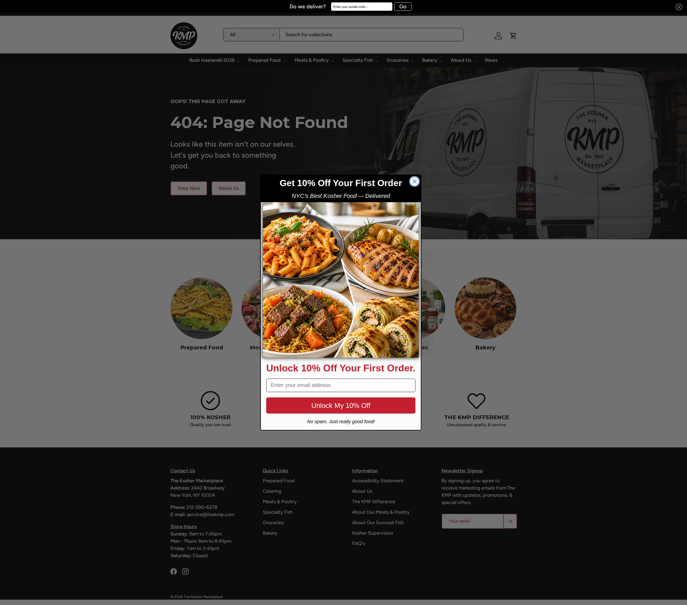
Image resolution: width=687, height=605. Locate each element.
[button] (677, 7)
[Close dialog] (414, 181)
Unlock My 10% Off (340, 405)
